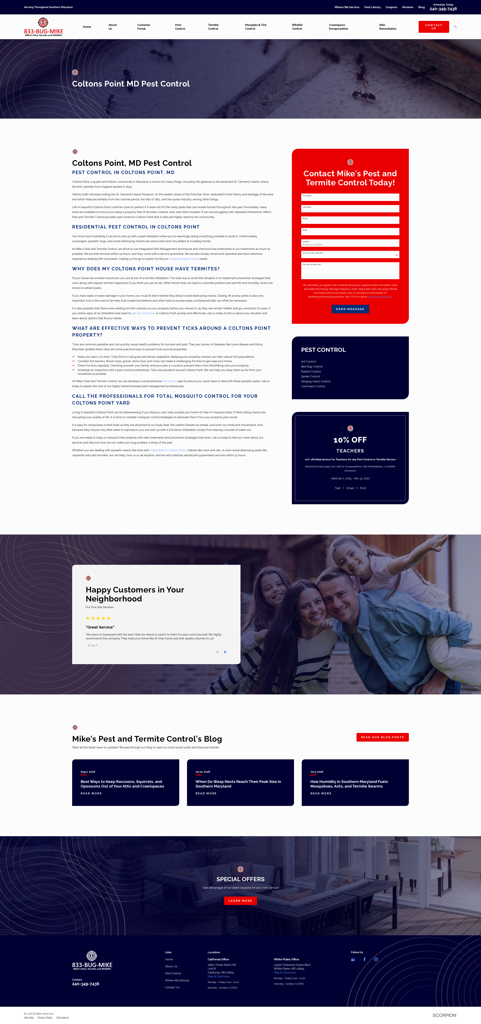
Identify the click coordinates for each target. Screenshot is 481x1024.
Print (363, 488)
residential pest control (184, 258)
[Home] (43, 26)
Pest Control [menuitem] (180, 26)
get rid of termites (143, 313)
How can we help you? (312, 264)
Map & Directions (219, 976)
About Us (171, 966)
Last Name (307, 207)
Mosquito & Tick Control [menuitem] (255, 26)
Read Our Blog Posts (382, 737)
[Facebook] (365, 959)
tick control (169, 381)
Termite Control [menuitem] (213, 26)
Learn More (241, 900)
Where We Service (347, 7)
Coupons (391, 7)
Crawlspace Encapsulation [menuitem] (338, 26)
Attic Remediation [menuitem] (387, 26)
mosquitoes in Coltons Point (168, 450)
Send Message (350, 309)
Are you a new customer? (313, 253)
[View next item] (225, 652)
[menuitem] (350, 361)
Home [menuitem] (87, 26)
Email (305, 230)
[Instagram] (376, 959)
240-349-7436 (443, 8)
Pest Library (372, 7)
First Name (307, 196)
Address (306, 241)
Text (337, 488)
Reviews (407, 7)
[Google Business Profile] (353, 959)
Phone (305, 219)
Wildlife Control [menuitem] (297, 26)
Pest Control (173, 973)
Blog (421, 7)
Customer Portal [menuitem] (143, 26)
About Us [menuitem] (113, 26)
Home (169, 959)
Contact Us (434, 27)
